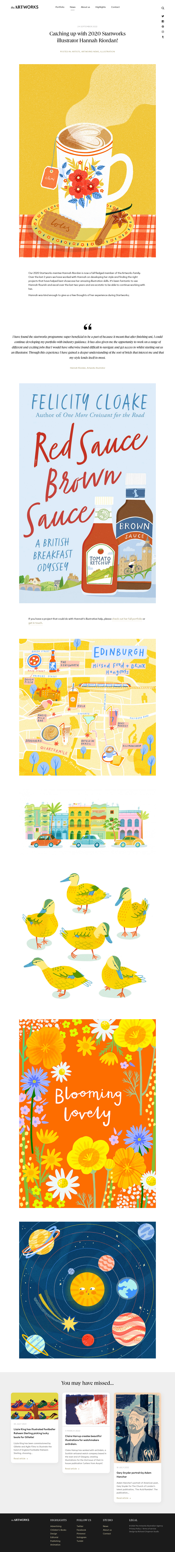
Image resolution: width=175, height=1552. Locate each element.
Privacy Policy (135, 1529)
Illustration (107, 51)
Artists (76, 51)
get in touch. (35, 622)
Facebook (162, 21)
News (72, 7)
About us (85, 7)
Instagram (162, 31)
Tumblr (162, 37)
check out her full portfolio (127, 618)
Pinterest (162, 26)
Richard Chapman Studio (148, 1531)
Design (53, 1533)
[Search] (162, 8)
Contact (115, 7)
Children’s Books (58, 1530)
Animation (55, 1544)
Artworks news (90, 51)
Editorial (54, 1537)
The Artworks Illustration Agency (24, 7)
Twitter (162, 16)
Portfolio (60, 7)
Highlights (100, 7)
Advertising (55, 1526)
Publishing (55, 1541)
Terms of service (149, 1529)
